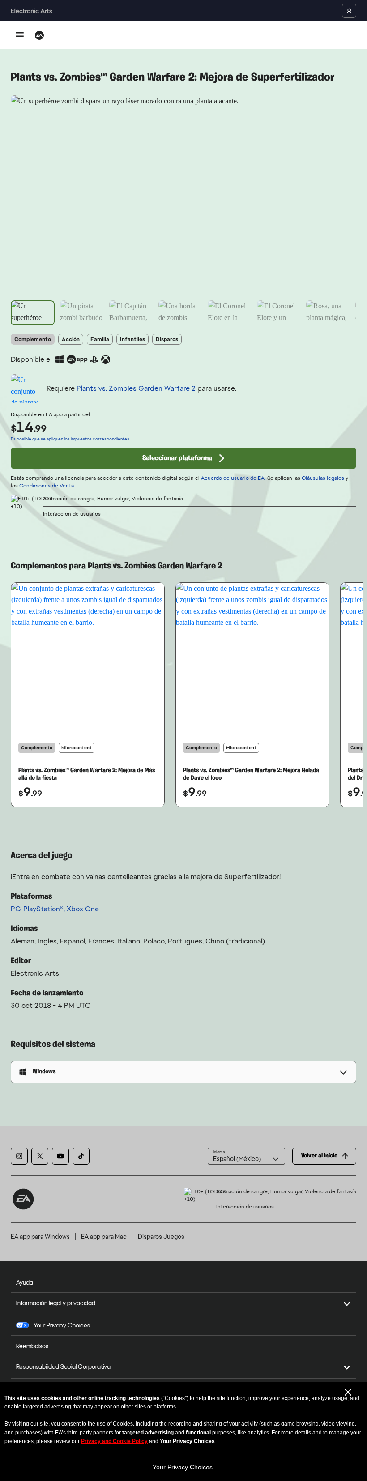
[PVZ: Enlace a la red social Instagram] (19, 1156)
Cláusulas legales (323, 478)
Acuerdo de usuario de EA (233, 478)
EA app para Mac (104, 1237)
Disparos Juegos (161, 1237)
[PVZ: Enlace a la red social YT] (60, 1156)
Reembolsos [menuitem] (32, 1346)
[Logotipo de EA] (39, 35)
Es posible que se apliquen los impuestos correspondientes (70, 439)
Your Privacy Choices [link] (62, 1325)
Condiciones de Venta (46, 485)
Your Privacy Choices (183, 1467)
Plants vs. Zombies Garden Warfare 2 (136, 388)
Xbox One (83, 908)
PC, (17, 908)
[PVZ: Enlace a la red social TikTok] (81, 1156)
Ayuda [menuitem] (24, 1282)
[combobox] (246, 1156)
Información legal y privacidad (55, 1303)
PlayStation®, (45, 908)
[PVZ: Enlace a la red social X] (39, 1156)
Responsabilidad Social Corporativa (63, 1366)
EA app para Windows (40, 1237)
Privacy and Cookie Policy (114, 1441)
